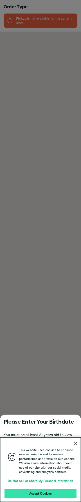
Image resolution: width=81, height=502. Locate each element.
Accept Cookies (40, 493)
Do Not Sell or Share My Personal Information (40, 481)
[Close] (76, 443)
